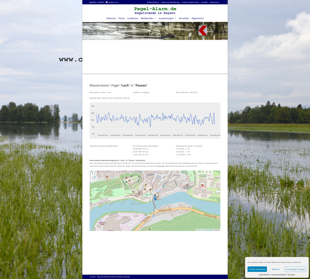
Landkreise (132, 18)
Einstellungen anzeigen (295, 269)
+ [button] (92, 173)
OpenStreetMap (207, 230)
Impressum (291, 274)
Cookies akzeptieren (257, 269)
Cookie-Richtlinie (264, 274)
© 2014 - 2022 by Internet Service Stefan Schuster (110, 277)
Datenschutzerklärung (278, 274)
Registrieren (198, 18)
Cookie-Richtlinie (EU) (190, 2)
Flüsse (121, 18)
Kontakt (204, 2)
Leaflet (199, 230)
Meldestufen (147, 18)
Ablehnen (276, 269)
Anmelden (184, 18)
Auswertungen (166, 18)
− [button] (92, 176)
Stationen (111, 18)
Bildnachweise (153, 2)
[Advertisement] (155, 57)
